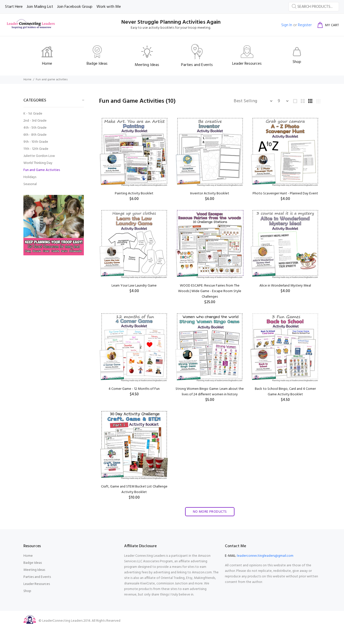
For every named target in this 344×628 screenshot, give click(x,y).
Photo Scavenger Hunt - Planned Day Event (285, 193)
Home (27, 79)
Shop (27, 591)
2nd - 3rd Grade (35, 121)
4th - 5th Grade (35, 128)
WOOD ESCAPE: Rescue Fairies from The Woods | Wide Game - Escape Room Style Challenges (209, 291)
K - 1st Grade (32, 114)
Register (305, 25)
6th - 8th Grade (35, 135)
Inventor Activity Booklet (209, 193)
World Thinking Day (37, 163)
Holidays (29, 177)
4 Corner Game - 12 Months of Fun (134, 389)
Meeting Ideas (34, 570)
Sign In (286, 25)
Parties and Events (37, 577)
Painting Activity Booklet (134, 193)
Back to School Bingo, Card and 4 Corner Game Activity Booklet (285, 391)
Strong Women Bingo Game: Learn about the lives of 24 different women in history (210, 391)
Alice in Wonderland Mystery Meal (285, 286)
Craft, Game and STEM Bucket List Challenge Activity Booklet (134, 489)
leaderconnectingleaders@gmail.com (265, 556)
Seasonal (30, 184)
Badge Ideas (32, 563)
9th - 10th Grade (35, 142)
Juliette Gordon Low (39, 156)
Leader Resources (36, 584)
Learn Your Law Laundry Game (134, 286)
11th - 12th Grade (35, 149)
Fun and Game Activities (41, 170)
